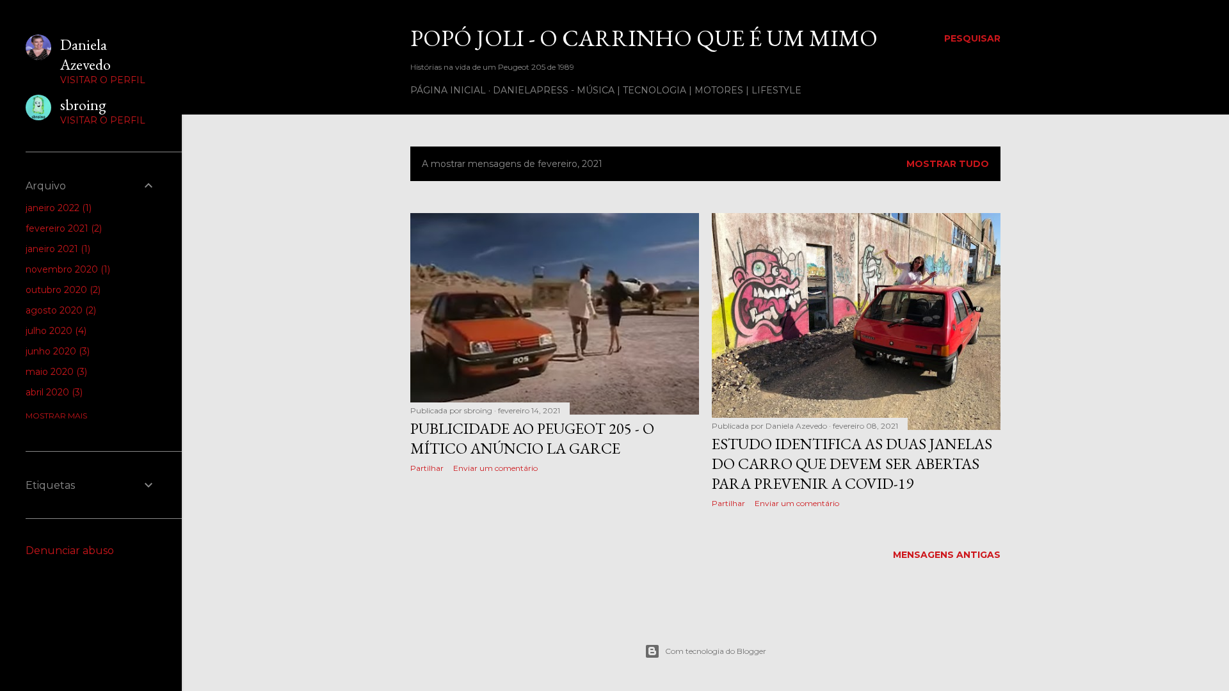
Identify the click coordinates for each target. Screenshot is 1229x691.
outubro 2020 (62, 290)
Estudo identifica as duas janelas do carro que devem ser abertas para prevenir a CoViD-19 (852, 463)
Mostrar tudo (947, 164)
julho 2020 (55, 331)
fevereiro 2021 (62, 228)
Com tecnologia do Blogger (715, 651)
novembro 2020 (67, 269)
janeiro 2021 (57, 249)
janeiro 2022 (57, 208)
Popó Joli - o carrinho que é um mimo (644, 38)
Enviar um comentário (495, 468)
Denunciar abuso (70, 550)
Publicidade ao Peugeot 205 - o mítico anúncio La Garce (532, 438)
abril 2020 (53, 392)
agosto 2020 (59, 310)
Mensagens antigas (946, 554)
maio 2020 (55, 371)
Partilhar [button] (427, 468)
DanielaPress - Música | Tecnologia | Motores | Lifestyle (647, 90)
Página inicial (448, 90)
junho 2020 (56, 351)
